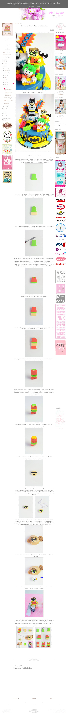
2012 (5, 115)
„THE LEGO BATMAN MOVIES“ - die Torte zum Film (8, 94)
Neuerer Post (16, 698)
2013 (5, 113)
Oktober (6, 72)
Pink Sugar (34, 14)
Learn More (32, 7)
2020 (5, 61)
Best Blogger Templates (56, 709)
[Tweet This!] (29, 654)
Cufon (58, 712)
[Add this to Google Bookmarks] (37, 654)
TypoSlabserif (63, 712)
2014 (5, 111)
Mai (5, 80)
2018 (5, 65)
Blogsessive (63, 709)
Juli (5, 77)
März (6, 84)
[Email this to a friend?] (41, 654)
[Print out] (45, 654)
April (6, 82)
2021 (5, 60)
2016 (5, 108)
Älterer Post (52, 698)
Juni (5, 79)
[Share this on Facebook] (25, 654)
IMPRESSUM (4, 712)
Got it (38, 7)
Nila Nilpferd (6, 87)
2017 (5, 67)
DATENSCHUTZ (9, 712)
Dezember (6, 68)
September (7, 73)
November (6, 70)
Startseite (34, 698)
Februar (6, 86)
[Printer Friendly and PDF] (52, 30)
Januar (6, 106)
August (6, 75)
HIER (43, 92)
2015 (5, 110)
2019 (5, 63)
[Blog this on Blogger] (33, 654)
